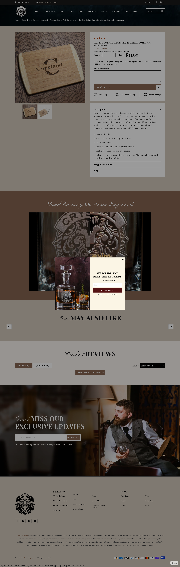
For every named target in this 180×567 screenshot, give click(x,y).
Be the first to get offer (107, 290)
